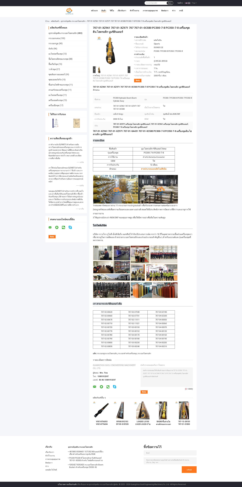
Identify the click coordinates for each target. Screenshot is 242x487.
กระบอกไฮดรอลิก (144, 353)
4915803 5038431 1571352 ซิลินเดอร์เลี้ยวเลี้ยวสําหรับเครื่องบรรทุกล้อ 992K (86, 453)
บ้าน (47, 21)
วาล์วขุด (52, 69)
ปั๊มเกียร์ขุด (53, 64)
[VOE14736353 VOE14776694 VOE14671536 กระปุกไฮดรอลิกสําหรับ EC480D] (102, 410)
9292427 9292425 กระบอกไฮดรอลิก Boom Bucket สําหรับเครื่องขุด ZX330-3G (86, 466)
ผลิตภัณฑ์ (55, 21)
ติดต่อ (138, 80)
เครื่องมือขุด (54, 105)
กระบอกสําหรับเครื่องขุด (127, 353)
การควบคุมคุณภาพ (150, 11)
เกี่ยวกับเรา (122, 11)
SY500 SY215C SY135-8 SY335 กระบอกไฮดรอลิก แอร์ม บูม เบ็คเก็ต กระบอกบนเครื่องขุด (122, 423)
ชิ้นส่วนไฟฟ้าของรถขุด (59, 85)
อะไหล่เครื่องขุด (56, 54)
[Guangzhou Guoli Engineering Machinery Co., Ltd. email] (52, 227)
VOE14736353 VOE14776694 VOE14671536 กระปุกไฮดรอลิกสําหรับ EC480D (101, 423)
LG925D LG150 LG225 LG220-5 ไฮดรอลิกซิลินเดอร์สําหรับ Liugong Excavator (142, 423)
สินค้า (103, 11)
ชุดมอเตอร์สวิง (55, 79)
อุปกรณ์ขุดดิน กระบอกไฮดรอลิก (73, 21)
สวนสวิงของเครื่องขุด (58, 90)
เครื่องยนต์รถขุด (56, 100)
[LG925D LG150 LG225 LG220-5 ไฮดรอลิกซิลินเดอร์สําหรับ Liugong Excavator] (143, 410)
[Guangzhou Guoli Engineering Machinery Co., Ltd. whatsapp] (58, 227)
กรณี (181, 11)
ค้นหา (170, 3)
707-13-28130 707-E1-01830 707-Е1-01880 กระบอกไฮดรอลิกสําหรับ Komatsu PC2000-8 (183, 423)
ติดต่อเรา (164, 11)
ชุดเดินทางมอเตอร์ (57, 74)
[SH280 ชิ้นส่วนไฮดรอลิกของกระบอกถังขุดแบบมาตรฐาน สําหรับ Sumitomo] (163, 410)
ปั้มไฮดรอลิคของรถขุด (58, 59)
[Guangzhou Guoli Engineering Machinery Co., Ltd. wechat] (65, 227)
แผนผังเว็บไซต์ (51, 470)
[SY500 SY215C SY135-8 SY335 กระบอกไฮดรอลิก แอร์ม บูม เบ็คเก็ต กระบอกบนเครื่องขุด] (122, 410)
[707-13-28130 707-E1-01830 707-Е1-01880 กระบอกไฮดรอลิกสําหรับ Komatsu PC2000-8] (184, 410)
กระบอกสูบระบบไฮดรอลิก (107, 353)
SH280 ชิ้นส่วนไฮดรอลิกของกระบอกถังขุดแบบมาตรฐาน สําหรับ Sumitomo (163, 423)
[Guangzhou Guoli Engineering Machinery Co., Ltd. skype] (72, 227)
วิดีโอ (112, 11)
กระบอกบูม (53, 43)
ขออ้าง (180, 3)
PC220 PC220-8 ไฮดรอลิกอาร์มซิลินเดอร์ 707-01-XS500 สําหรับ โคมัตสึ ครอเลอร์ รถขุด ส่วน (86, 459)
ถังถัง (51, 48)
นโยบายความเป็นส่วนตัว (67, 484)
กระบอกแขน (54, 38)
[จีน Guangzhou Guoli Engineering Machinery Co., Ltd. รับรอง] (55, 123)
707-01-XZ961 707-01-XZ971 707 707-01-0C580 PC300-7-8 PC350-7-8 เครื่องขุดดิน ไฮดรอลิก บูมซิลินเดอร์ (111, 78)
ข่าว (173, 11)
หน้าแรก (94, 11)
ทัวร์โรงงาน (134, 11)
